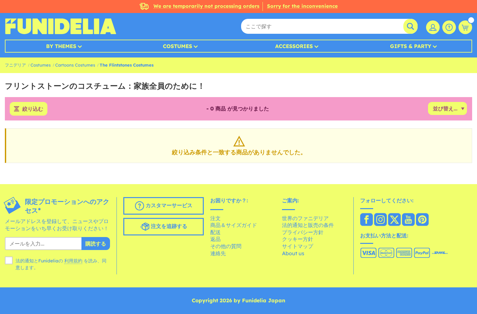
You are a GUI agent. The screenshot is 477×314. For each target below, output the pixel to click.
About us (293, 253)
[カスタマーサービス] (449, 27)
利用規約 (73, 261)
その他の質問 (225, 246)
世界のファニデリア (305, 218)
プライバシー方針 (303, 232)
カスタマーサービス (168, 205)
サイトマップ (297, 246)
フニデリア (15, 65)
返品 (215, 239)
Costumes (177, 46)
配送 (215, 232)
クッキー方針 (297, 239)
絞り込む (32, 109)
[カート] (465, 27)
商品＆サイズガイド (233, 225)
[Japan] (366, 220)
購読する (95, 243)
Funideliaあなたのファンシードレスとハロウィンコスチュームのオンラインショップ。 (60, 26)
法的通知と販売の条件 (308, 225)
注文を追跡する (168, 226)
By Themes (61, 46)
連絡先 (218, 253)
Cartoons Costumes (75, 65)
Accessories (294, 46)
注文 (215, 218)
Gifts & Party (410, 46)
